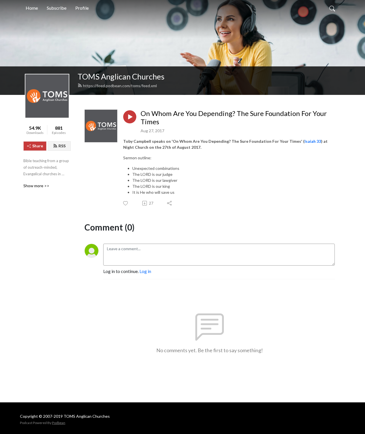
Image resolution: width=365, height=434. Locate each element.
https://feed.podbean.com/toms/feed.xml (120, 85)
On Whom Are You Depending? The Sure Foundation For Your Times (234, 117)
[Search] (332, 8)
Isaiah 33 (313, 141)
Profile (82, 8)
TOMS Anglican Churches (121, 76)
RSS (62, 145)
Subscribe (56, 8)
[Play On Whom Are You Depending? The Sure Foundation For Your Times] (129, 116)
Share (37, 145)
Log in (145, 271)
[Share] (170, 203)
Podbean (58, 423)
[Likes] (126, 203)
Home (32, 8)
